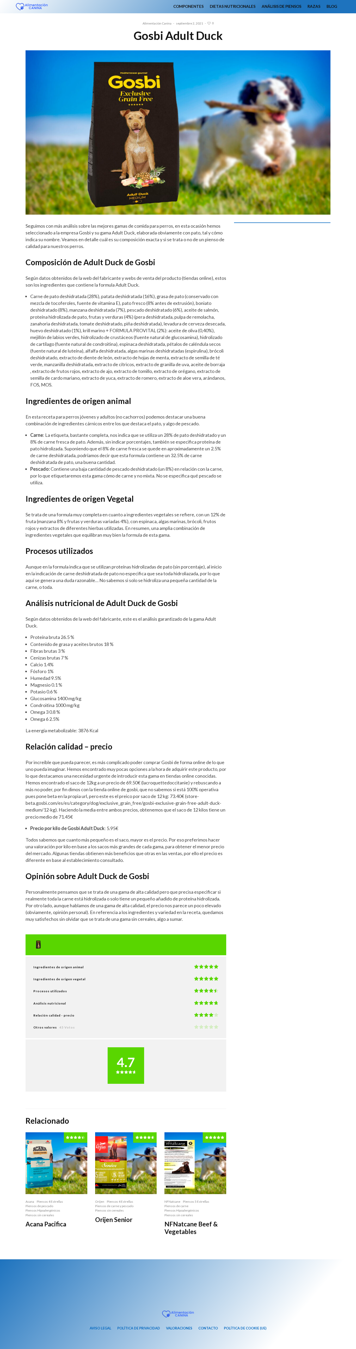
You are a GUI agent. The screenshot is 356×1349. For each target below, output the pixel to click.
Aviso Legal (100, 1328)
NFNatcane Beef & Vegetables (191, 1227)
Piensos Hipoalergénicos (43, 1210)
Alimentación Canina (157, 23)
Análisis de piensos (281, 6)
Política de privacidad (138, 1328)
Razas (314, 6)
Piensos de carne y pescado (114, 1206)
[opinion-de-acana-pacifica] (56, 1163)
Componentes (188, 6)
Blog (332, 6)
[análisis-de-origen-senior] (126, 1163)
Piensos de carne (176, 1206)
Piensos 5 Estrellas (196, 1201)
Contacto (208, 1328)
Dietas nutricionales (232, 6)
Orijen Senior (113, 1219)
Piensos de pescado (39, 1206)
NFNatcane (172, 1201)
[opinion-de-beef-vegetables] (195, 1163)
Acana (30, 1201)
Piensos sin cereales (40, 1215)
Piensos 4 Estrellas (50, 1201)
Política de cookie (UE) (245, 1328)
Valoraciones (179, 1328)
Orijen (99, 1201)
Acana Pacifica (46, 1224)
